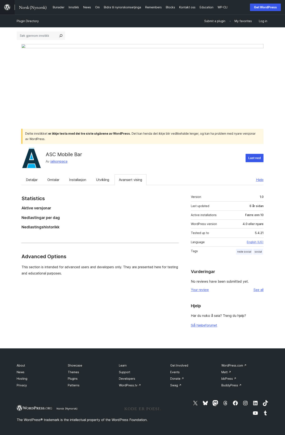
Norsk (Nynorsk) (67, 408)
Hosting (22, 378)
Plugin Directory (28, 21)
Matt (226, 372)
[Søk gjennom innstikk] (61, 36)
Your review (200, 290)
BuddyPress (231, 385)
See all (258, 290)
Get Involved (179, 365)
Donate (177, 378)
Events (175, 372)
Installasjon (77, 180)
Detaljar (32, 180)
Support (124, 372)
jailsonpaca (58, 161)
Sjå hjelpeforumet (204, 325)
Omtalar (53, 180)
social (258, 251)
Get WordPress (265, 7)
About (21, 365)
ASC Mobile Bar (64, 154)
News (20, 372)
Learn (123, 365)
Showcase (75, 365)
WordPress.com (234, 365)
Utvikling (102, 180)
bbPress (228, 378)
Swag (176, 385)
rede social (244, 251)
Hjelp (260, 180)
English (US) (255, 242)
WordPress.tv (130, 385)
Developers (127, 378)
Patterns (73, 385)
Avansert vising (130, 180)
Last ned (254, 158)
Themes (73, 372)
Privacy (22, 385)
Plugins (73, 378)
